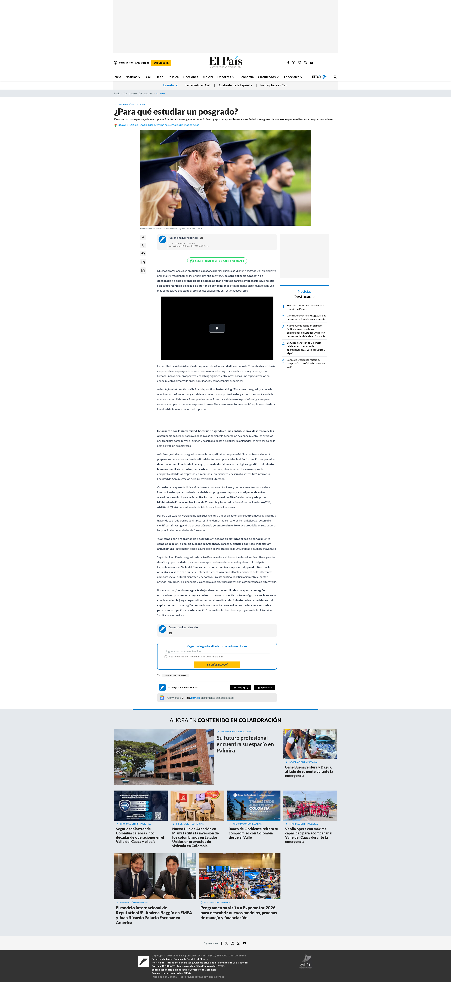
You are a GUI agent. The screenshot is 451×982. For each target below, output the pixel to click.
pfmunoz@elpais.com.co (210, 976)
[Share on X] (143, 245)
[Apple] (264, 687)
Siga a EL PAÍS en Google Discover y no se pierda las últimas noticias (158, 124)
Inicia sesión (123, 63)
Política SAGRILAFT (163, 966)
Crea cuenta (142, 62)
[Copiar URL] (143, 270)
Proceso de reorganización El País (171, 973)
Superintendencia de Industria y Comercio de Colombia (184, 969)
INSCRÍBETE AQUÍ (217, 664)
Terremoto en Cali (197, 85)
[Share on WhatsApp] (143, 253)
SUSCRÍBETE (161, 62)
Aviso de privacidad (204, 962)
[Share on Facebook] (143, 237)
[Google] (240, 687)
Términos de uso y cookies (233, 962)
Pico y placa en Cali (273, 85)
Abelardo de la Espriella (235, 85)
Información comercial (175, 675)
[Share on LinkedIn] (143, 262)
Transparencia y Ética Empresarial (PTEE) (201, 966)
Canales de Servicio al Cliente (191, 958)
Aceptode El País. (196, 656)
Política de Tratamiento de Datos (194, 656)
